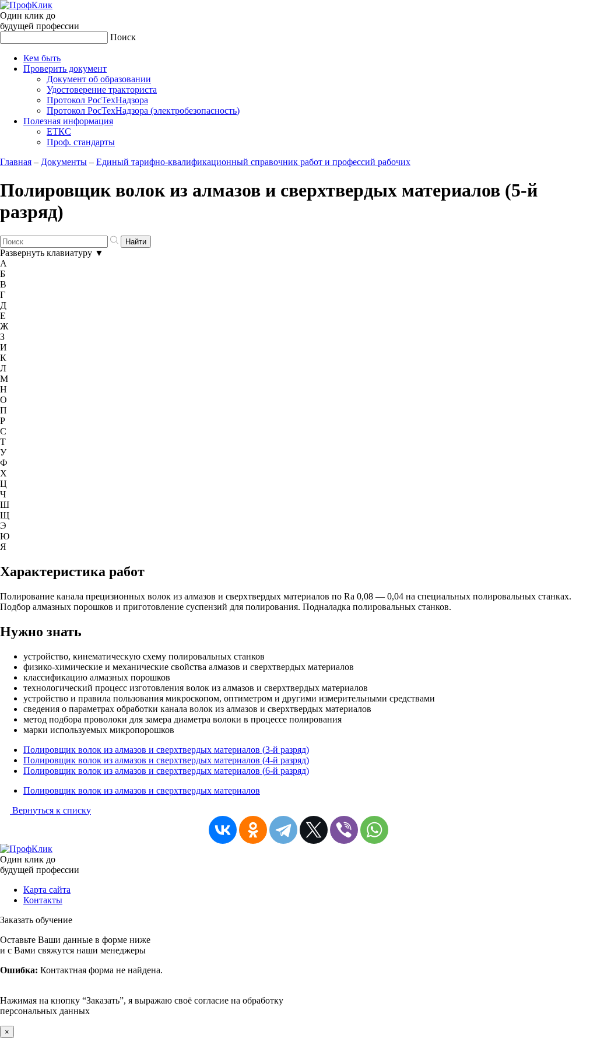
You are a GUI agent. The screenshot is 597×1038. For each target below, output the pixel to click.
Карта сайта (47, 890)
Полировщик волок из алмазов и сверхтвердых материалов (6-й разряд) (166, 771)
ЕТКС (59, 131)
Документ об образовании (99, 79)
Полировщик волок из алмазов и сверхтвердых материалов (141, 790)
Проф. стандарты (81, 142)
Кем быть (42, 58)
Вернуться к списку (50, 810)
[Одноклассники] (253, 830)
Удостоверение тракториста (102, 89)
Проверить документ (65, 68)
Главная (15, 162)
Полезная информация (68, 121)
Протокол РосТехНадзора (97, 100)
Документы (64, 162)
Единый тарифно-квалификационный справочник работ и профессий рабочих (253, 162)
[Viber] (344, 830)
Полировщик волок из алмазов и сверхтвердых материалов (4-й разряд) (166, 760)
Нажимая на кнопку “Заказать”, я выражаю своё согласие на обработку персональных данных (141, 975)
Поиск (123, 37)
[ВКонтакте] (223, 830)
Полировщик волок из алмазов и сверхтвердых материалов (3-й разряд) (166, 750)
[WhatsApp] (374, 830)
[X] (314, 830)
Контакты (42, 900)
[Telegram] (283, 830)
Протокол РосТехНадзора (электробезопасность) (143, 110)
